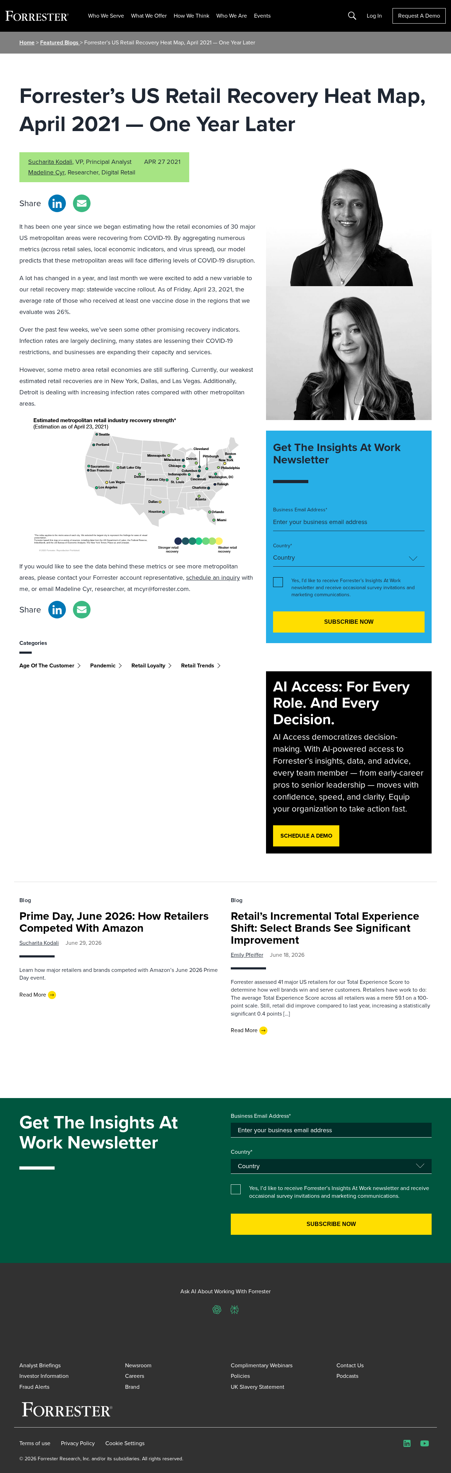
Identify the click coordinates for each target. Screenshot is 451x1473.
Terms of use (34, 1443)
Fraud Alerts (34, 1387)
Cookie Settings (124, 1443)
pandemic (103, 665)
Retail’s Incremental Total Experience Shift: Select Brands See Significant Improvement (325, 927)
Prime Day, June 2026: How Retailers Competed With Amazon (114, 921)
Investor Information (44, 1376)
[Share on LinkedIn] (57, 203)
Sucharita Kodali (50, 161)
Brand (132, 1387)
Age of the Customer (46, 665)
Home (27, 42)
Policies (240, 1376)
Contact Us (350, 1365)
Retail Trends (197, 665)
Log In (374, 16)
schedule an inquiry (213, 577)
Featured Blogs (60, 42)
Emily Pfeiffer (247, 955)
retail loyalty (148, 665)
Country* (282, 545)
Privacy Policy (78, 1443)
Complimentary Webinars (261, 1365)
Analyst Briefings (40, 1365)
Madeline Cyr (46, 172)
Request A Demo (419, 16)
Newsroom (138, 1365)
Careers (134, 1376)
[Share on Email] (82, 203)
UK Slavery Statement (257, 1387)
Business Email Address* (300, 509)
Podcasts (347, 1376)
